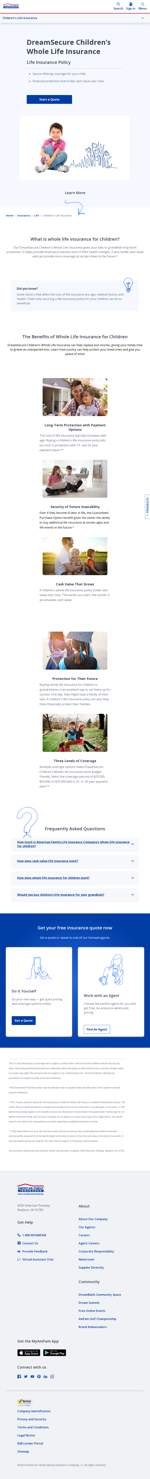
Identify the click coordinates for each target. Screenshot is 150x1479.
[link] (31, 1235)
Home (10, 215)
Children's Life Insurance (20, 18)
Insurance (23, 215)
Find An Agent (97, 1029)
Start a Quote (49, 99)
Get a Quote (24, 1021)
